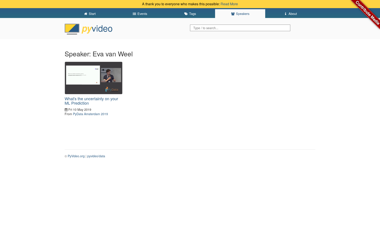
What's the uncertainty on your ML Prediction (91, 101)
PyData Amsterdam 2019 (90, 114)
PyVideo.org (76, 156)
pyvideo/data (96, 156)
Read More (229, 3)
